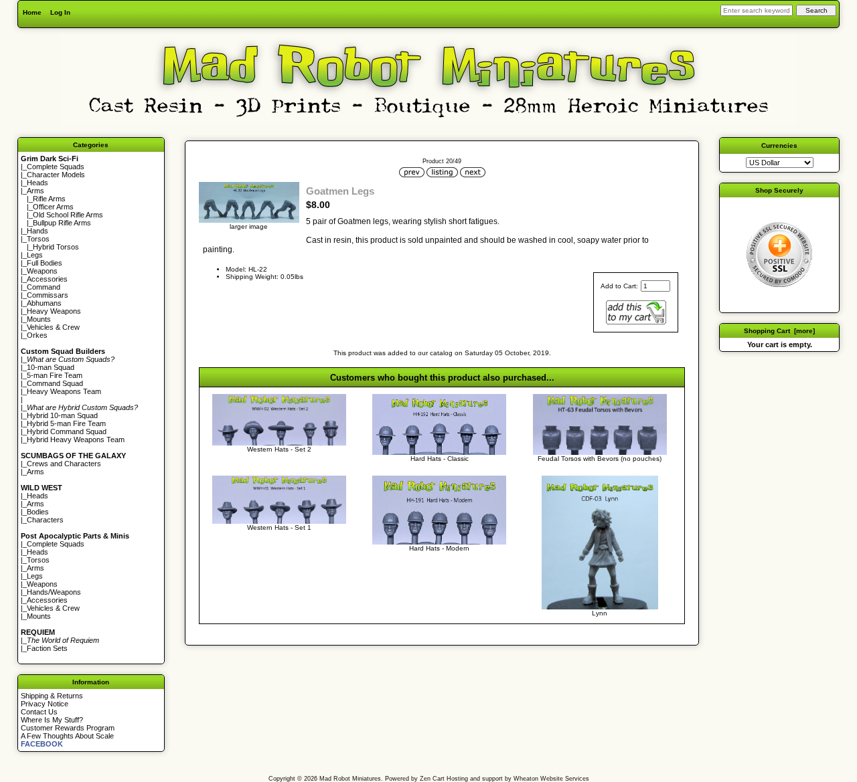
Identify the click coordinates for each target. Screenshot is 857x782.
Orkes (37, 335)
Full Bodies (44, 263)
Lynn (599, 613)
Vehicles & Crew (53, 327)
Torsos (38, 239)
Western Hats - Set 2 (279, 449)
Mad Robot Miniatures (350, 778)
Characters (45, 520)
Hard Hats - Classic (439, 458)
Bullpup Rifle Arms (62, 223)
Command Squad (55, 383)
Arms (35, 472)
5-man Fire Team (54, 375)
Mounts (39, 319)
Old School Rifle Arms (68, 215)
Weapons (42, 271)
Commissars (47, 295)
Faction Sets (47, 648)
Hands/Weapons (54, 592)
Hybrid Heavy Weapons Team (76, 439)
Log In (60, 12)
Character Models (56, 175)
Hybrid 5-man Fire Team (66, 423)
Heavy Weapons (54, 311)
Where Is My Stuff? (52, 720)
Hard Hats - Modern (439, 548)
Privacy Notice (44, 704)
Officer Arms (53, 207)
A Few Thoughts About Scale (67, 736)
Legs (35, 255)
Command (43, 287)
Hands (37, 231)
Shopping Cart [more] (779, 330)
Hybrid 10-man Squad (62, 415)
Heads (37, 183)
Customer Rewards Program (67, 728)
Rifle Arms (49, 199)
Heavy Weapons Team (64, 391)
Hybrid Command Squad (66, 431)
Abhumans (44, 303)
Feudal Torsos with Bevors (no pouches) (599, 458)
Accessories (47, 279)
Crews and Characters (64, 464)
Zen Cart (432, 778)
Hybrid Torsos (56, 247)
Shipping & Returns (52, 696)
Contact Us (39, 712)
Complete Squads (55, 167)
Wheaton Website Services (551, 778)
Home (32, 12)
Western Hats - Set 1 (279, 527)
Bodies (38, 512)
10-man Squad (50, 367)
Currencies (779, 145)
